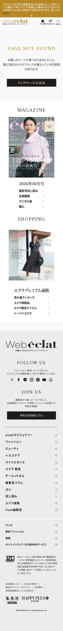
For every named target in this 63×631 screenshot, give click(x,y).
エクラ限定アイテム (25, 308)
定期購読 (24, 196)
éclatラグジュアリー (19, 435)
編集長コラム (14, 482)
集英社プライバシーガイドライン (18, 587)
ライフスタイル (15, 462)
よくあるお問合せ (30, 584)
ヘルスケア (13, 455)
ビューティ (12, 448)
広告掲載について (13, 584)
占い (9, 489)
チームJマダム (15, 476)
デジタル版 (25, 201)
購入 (21, 206)
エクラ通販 (13, 503)
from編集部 (14, 509)
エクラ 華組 (13, 469)
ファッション (14, 441)
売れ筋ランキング (24, 297)
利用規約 (38, 587)
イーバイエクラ (23, 313)
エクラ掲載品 (22, 303)
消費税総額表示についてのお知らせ (20, 591)
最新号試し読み (28, 191)
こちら (27, 573)
